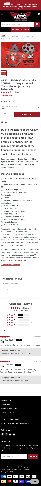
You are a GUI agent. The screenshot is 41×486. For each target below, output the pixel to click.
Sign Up (33, 456)
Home (3, 35)
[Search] (37, 24)
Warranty (26, 469)
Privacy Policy (5, 469)
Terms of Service (12, 467)
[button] (6, 92)
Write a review (10, 290)
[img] (5, 337)
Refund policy (24, 467)
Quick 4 (17, 237)
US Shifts (25, 162)
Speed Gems (8, 95)
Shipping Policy (17, 469)
